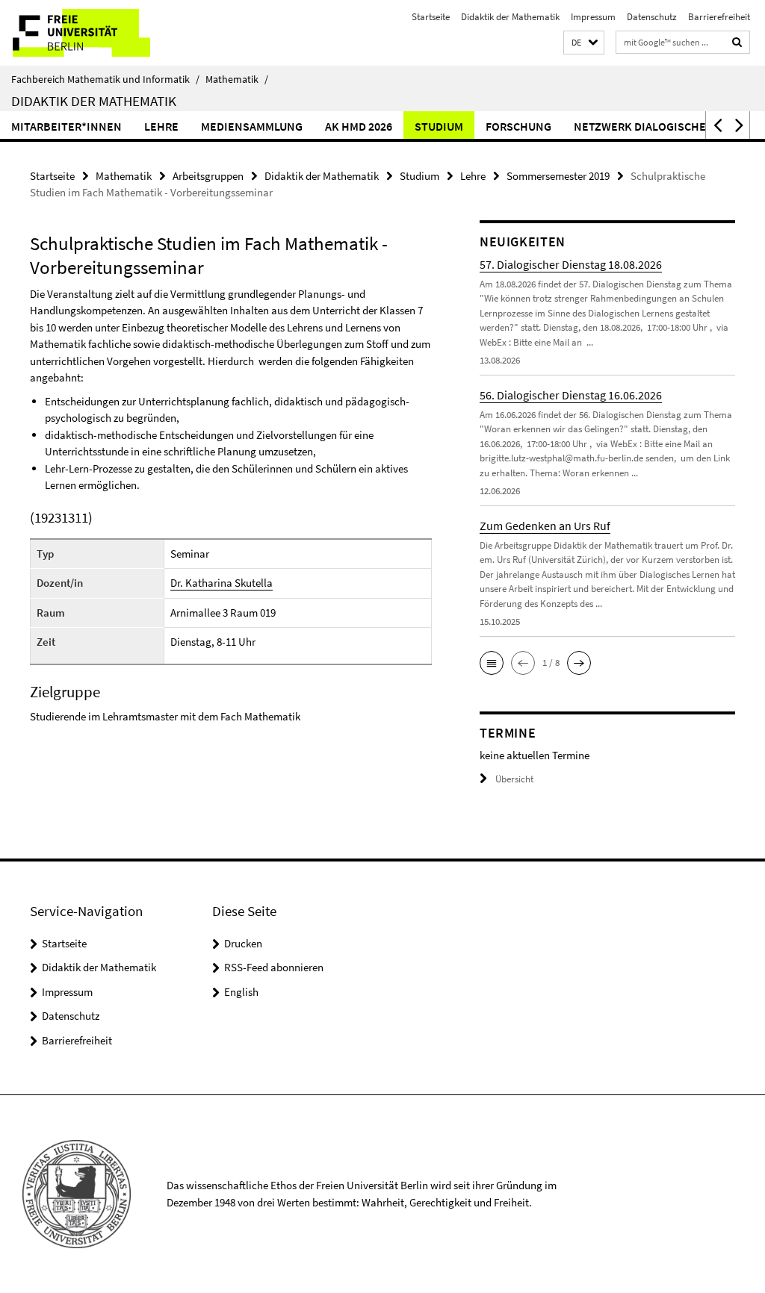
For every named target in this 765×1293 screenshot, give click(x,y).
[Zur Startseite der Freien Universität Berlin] (99, 33)
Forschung (518, 126)
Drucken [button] (243, 943)
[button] (583, 43)
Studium (439, 126)
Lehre (161, 126)
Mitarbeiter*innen (66, 126)
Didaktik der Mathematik (510, 16)
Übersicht (514, 779)
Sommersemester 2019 (558, 176)
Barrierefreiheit (719, 16)
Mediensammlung (252, 126)
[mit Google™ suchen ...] (737, 42)
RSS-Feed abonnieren (273, 967)
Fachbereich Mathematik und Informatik (105, 79)
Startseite (431, 16)
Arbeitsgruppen (208, 176)
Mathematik (236, 79)
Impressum (593, 16)
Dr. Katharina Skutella (221, 583)
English (241, 992)
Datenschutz (652, 16)
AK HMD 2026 (358, 126)
